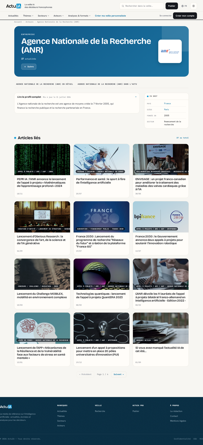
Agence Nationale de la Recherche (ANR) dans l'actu (107, 84)
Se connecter (166, 15)
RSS (201, 439)
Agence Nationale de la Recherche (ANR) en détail (44, 84)
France (167, 103)
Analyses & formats (78, 15)
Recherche (100, 411)
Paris (166, 109)
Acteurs (58, 15)
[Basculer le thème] (193, 6)
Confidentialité (182, 439)
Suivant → (119, 374)
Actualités (13, 15)
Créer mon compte (185, 15)
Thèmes (27, 15)
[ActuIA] (13, 6)
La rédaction (176, 411)
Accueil (18, 22)
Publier (171, 5)
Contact (174, 416)
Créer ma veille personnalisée (110, 15)
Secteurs (42, 15)
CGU (195, 439)
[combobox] (143, 6)
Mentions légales (178, 420)
